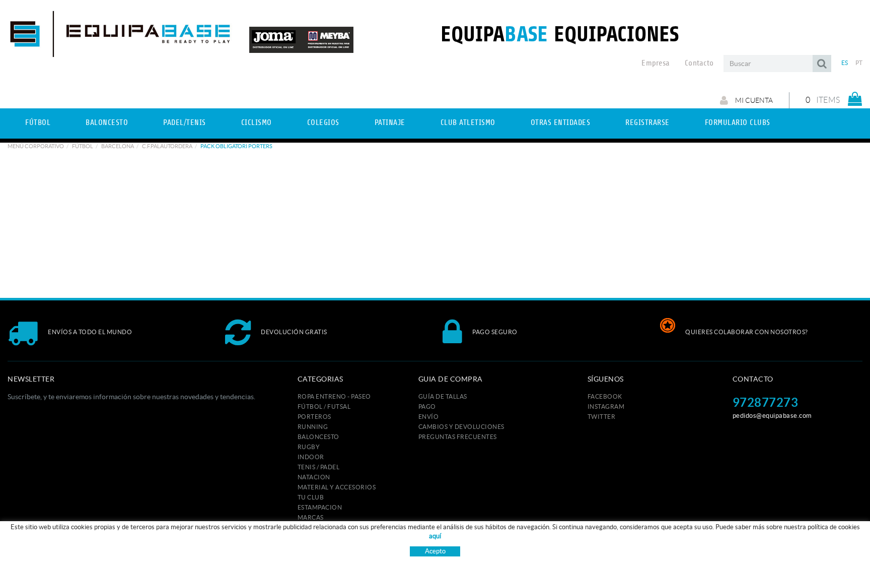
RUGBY (309, 447)
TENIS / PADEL (319, 467)
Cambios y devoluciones (461, 426)
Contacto (699, 63)
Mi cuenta (753, 100)
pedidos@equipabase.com (772, 415)
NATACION (314, 477)
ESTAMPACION (320, 507)
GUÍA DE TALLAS (442, 396)
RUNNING (313, 426)
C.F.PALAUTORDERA (167, 146)
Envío (428, 416)
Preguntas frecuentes (457, 436)
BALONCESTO (318, 436)
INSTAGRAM (606, 406)
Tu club (311, 497)
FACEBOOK (605, 396)
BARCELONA (117, 146)
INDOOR (311, 457)
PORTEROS (314, 416)
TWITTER (602, 416)
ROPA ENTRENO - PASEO (334, 396)
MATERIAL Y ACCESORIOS (337, 487)
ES (844, 62)
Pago (427, 406)
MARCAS (311, 517)
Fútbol (82, 146)
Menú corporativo (36, 146)
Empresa (655, 63)
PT (859, 62)
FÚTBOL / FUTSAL (324, 406)
